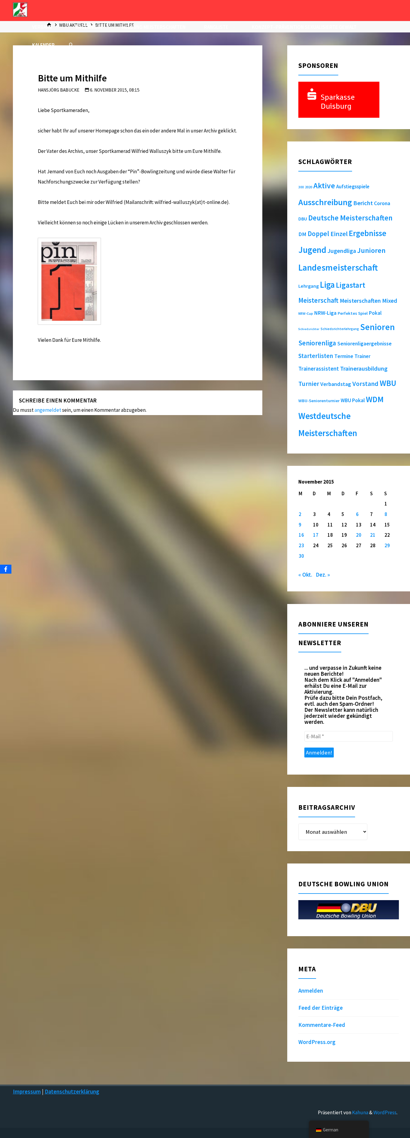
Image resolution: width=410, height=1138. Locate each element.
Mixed (389, 300)
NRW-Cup (305, 313)
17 (315, 535)
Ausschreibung (325, 202)
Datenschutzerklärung (72, 1091)
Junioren (371, 250)
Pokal (375, 313)
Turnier (308, 384)
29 (387, 545)
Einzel (339, 233)
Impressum (27, 1091)
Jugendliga (341, 250)
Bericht (363, 203)
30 (301, 556)
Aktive (324, 185)
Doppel (318, 233)
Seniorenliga (317, 342)
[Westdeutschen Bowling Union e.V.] (20, 9)
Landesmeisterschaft (338, 267)
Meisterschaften (360, 300)
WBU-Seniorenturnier (318, 400)
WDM (375, 399)
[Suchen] (71, 45)
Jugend (312, 249)
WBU (388, 383)
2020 (308, 187)
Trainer (362, 356)
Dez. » (323, 574)
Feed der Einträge (320, 1007)
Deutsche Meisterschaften (350, 218)
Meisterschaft (318, 300)
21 (372, 535)
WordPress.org (317, 1042)
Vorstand (365, 384)
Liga (327, 284)
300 (301, 187)
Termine (343, 356)
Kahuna (359, 1112)
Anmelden (310, 990)
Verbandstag (335, 384)
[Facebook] (5, 569)
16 (301, 535)
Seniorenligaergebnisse (364, 343)
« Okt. (305, 574)
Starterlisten (315, 356)
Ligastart (350, 285)
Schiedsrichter (308, 329)
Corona (382, 203)
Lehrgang (308, 286)
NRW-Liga (325, 312)
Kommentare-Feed (321, 1024)
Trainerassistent (318, 368)
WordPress (384, 1112)
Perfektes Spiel (353, 313)
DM (302, 234)
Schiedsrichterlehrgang (340, 328)
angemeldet (48, 410)
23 (301, 545)
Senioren (377, 326)
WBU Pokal (353, 400)
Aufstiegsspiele (352, 186)
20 (358, 535)
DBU (302, 219)
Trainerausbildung (363, 368)
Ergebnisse (367, 233)
